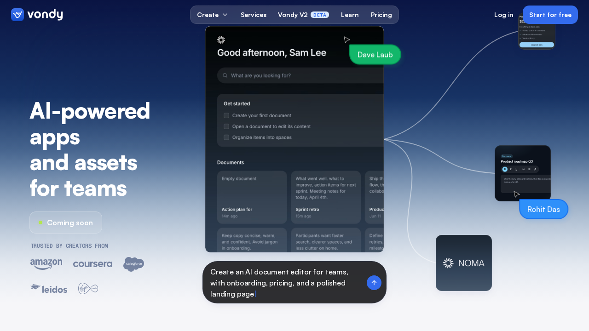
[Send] (374, 282)
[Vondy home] (37, 14)
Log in (504, 14)
